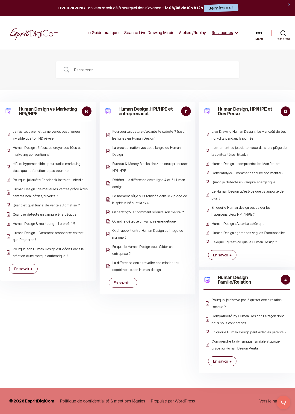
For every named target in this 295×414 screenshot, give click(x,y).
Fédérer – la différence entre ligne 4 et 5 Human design (148, 183)
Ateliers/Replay (192, 32)
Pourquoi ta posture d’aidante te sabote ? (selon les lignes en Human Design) (149, 135)
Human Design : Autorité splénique (238, 223)
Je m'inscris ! (221, 8)
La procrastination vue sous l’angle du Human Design (146, 151)
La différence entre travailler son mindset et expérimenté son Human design (145, 266)
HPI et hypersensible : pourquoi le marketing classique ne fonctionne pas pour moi (46, 167)
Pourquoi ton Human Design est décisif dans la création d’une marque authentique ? (48, 252)
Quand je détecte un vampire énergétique (44, 214)
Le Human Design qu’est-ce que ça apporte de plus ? (247, 194)
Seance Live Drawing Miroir (148, 32)
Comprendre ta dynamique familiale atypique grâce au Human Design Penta (246, 344)
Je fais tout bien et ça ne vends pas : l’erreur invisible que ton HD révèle (46, 135)
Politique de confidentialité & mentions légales (102, 401)
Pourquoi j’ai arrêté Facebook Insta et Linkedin (48, 180)
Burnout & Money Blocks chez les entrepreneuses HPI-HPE (150, 167)
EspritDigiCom (39, 401)
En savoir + (23, 269)
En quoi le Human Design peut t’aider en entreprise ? (142, 250)
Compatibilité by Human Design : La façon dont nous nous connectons (248, 319)
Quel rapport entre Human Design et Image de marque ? (147, 234)
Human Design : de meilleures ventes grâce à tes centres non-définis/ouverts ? (50, 192)
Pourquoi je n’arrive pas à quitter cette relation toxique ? (247, 303)
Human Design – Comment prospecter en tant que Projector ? (48, 236)
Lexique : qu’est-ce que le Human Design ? (244, 242)
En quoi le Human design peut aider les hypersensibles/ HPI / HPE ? (241, 211)
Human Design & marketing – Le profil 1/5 (44, 223)
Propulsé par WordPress (173, 401)
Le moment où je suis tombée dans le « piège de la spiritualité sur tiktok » (149, 199)
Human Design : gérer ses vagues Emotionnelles (249, 233)
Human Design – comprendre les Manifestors (246, 163)
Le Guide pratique (102, 32)
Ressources (222, 32)
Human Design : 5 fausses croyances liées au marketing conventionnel (47, 151)
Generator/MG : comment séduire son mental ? (148, 212)
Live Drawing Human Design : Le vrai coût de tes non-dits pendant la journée (249, 135)
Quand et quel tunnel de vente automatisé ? (46, 205)
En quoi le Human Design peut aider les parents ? (249, 332)
